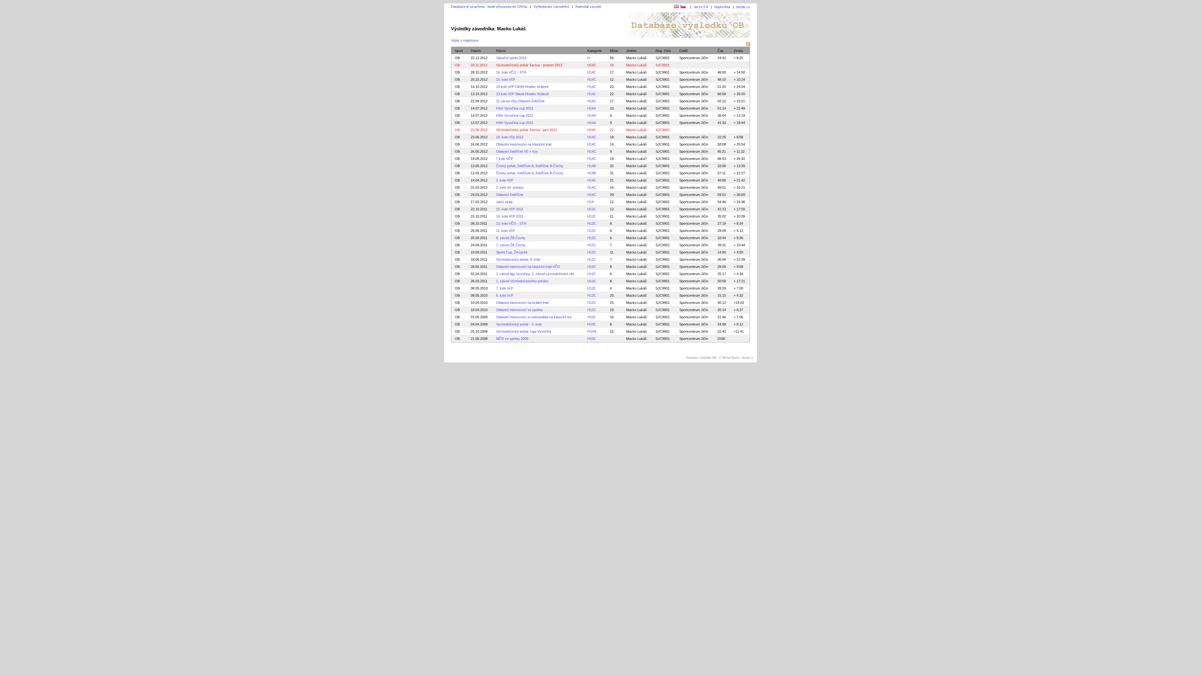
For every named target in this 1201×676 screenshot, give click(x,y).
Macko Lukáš (636, 58)
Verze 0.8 (701, 7)
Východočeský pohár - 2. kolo (519, 324)
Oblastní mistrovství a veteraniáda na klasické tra (533, 317)
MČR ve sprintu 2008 (512, 339)
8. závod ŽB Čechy (510, 238)
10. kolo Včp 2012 (509, 137)
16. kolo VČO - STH (511, 72)
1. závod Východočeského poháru (522, 281)
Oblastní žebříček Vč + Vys (517, 151)
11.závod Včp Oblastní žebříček (520, 101)
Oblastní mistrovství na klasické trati (523, 144)
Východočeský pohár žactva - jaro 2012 (526, 130)
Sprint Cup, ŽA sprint (511, 252)
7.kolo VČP (504, 159)
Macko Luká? (636, 159)
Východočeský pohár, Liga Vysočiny (523, 331)
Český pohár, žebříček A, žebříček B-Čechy (529, 166)
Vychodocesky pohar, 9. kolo (518, 259)
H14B (591, 166)
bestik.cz (743, 7)
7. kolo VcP (504, 288)
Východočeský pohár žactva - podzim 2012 (529, 65)
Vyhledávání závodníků (551, 6)
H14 (590, 202)
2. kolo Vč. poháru (510, 187)
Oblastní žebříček (509, 195)
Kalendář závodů (588, 6)
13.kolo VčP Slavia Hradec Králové (522, 94)
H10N (591, 331)
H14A (591, 108)
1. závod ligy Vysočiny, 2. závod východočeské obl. (535, 274)
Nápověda (722, 7)
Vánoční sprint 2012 (511, 58)
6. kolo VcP (504, 295)
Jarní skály (504, 202)
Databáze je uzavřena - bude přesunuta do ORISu (489, 6)
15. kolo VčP (505, 79)
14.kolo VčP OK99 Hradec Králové (522, 87)
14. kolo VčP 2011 (509, 216)
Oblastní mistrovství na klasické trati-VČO (528, 267)
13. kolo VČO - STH (511, 223)
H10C (591, 317)
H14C (591, 65)
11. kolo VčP (505, 231)
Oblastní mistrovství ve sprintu (519, 310)
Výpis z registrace (465, 40)
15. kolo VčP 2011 (509, 209)
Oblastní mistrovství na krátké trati (522, 303)
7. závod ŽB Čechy (510, 245)
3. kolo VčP (504, 180)
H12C (591, 209)
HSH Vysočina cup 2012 (514, 108)
